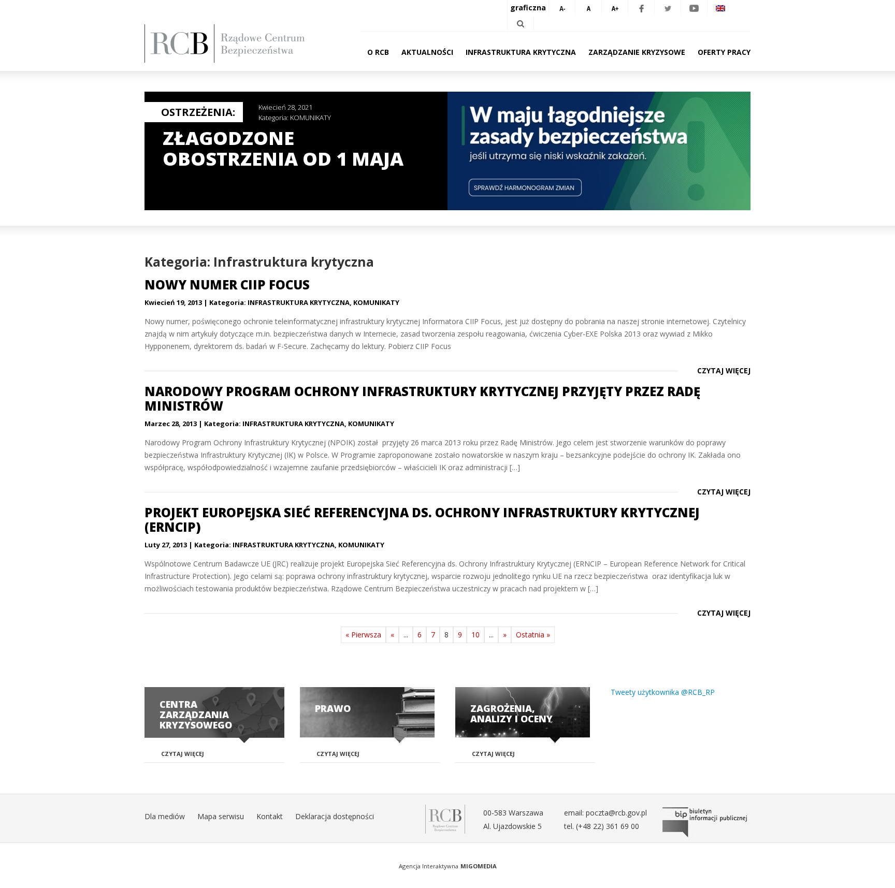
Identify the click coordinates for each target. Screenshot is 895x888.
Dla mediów (165, 816)
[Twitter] (667, 8)
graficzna (528, 7)
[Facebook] (641, 8)
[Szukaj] (520, 23)
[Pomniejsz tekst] (562, 8)
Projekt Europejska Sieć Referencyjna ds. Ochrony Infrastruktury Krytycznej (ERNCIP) (422, 519)
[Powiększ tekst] (614, 8)
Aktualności (427, 52)
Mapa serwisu (220, 816)
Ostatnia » (533, 634)
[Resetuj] (588, 8)
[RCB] (445, 818)
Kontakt (269, 816)
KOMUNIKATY (310, 117)
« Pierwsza (363, 634)
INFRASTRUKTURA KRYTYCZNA (299, 302)
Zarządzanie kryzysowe (636, 52)
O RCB (378, 52)
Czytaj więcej (723, 370)
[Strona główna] (240, 43)
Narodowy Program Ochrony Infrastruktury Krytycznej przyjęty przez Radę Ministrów (422, 398)
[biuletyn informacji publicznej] (706, 822)
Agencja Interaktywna (428, 866)
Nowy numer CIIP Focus (227, 284)
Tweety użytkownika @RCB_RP (663, 692)
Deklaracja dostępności (334, 816)
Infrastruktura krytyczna (521, 52)
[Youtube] (694, 8)
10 (475, 634)
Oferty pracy (724, 52)
